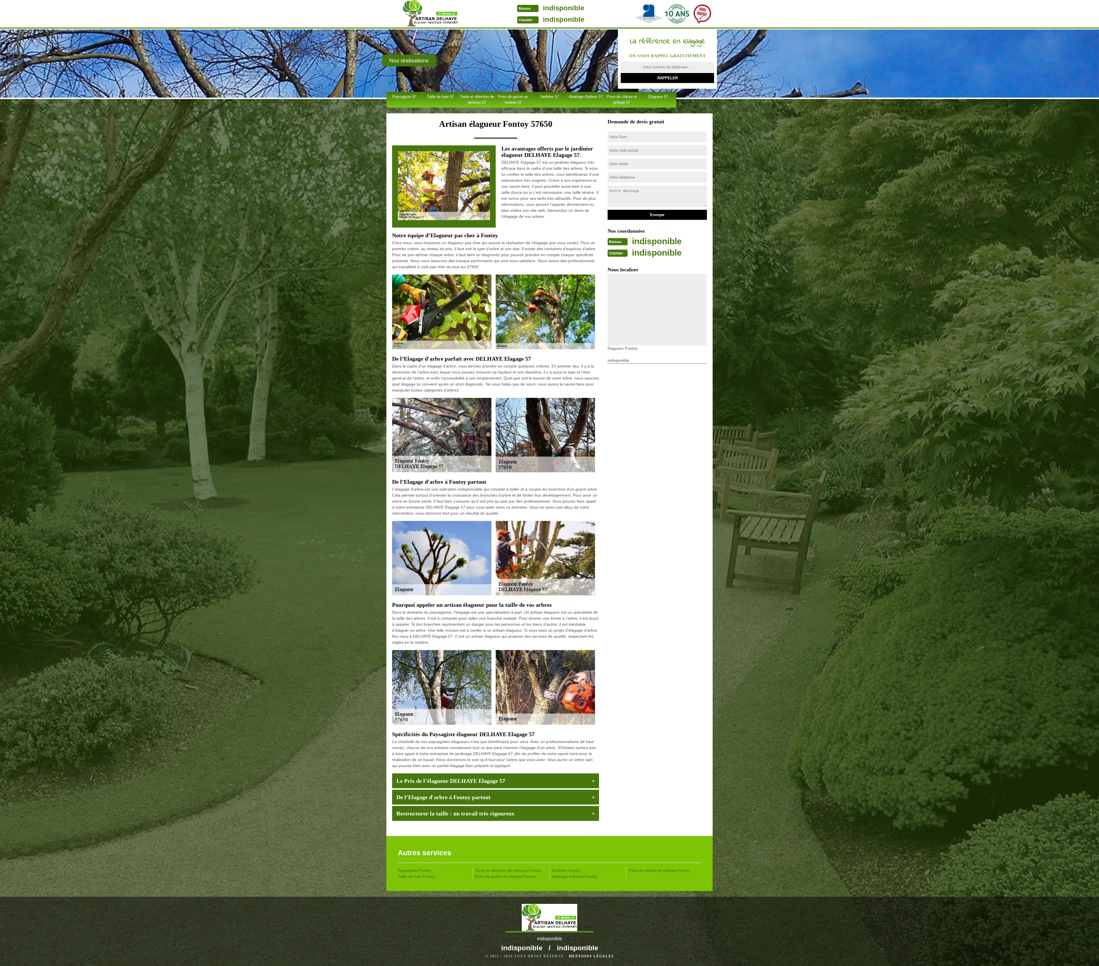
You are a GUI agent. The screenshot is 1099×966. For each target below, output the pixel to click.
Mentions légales (591, 956)
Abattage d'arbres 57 (586, 96)
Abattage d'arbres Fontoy (575, 876)
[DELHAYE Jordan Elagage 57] (430, 14)
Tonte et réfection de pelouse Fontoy (508, 870)
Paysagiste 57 (404, 96)
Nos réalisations (409, 61)
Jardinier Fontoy (566, 870)
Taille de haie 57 (440, 96)
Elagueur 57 (658, 96)
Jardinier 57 (549, 96)
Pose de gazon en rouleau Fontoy (505, 876)
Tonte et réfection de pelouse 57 (477, 99)
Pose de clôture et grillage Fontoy (658, 870)
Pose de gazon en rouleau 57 (513, 99)
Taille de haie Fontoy (416, 876)
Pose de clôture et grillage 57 (622, 99)
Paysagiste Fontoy (414, 870)
